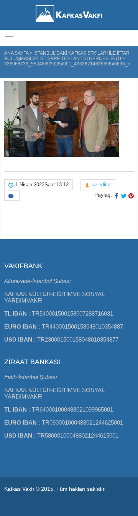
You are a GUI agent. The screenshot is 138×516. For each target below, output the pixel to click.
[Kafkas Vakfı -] (69, 23)
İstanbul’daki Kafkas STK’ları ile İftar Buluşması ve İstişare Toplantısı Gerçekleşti (67, 55)
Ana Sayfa (16, 53)
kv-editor (101, 184)
